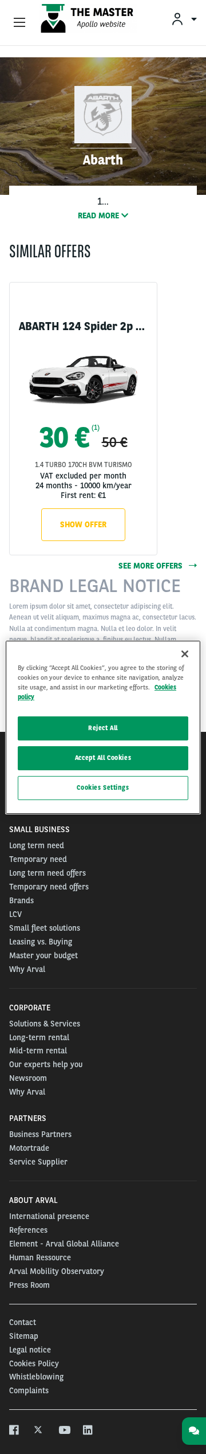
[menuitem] (184, 18)
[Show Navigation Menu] (19, 23)
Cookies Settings (103, 787)
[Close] (184, 653)
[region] (103, 727)
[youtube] (63, 1430)
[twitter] (39, 1430)
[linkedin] (88, 1430)
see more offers (151, 565)
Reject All (103, 728)
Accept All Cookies (103, 758)
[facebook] (14, 1430)
